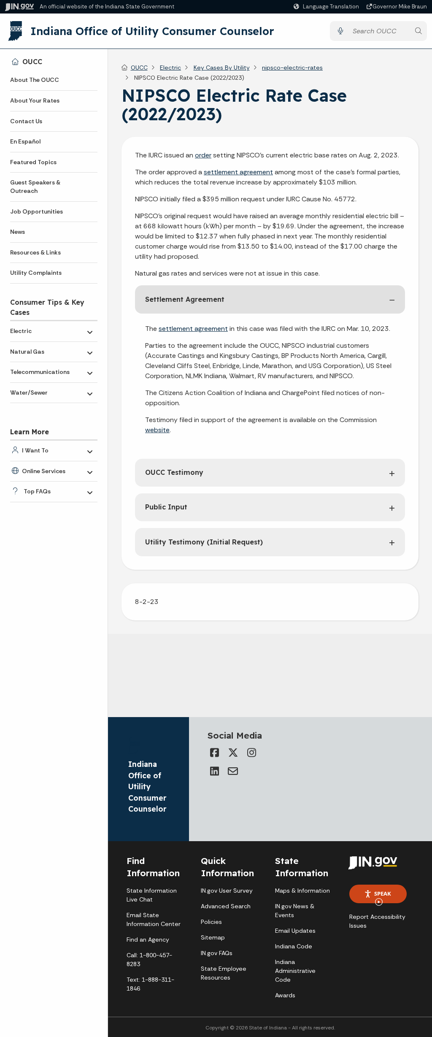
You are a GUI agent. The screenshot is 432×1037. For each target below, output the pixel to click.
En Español (25, 141)
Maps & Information (302, 890)
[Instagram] (251, 752)
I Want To (35, 450)
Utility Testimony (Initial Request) (204, 542)
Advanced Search (226, 906)
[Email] (233, 771)
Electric (21, 331)
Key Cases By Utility (222, 67)
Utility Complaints (36, 272)
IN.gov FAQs (216, 953)
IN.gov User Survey (227, 890)
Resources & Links (35, 252)
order (203, 155)
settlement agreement (238, 172)
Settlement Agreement (184, 299)
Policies (211, 922)
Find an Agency (148, 939)
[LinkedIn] (214, 771)
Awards (285, 995)
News (17, 232)
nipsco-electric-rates (292, 67)
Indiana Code (293, 946)
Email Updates (295, 930)
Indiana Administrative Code (295, 970)
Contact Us (26, 121)
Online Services (43, 471)
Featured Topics (33, 162)
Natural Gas (27, 351)
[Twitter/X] (233, 752)
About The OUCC (34, 80)
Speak (382, 893)
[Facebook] (214, 752)
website (157, 429)
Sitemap (213, 937)
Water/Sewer (29, 392)
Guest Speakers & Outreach (35, 187)
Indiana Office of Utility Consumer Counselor (152, 31)
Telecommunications (40, 372)
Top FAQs (37, 491)
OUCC (32, 61)
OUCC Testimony (174, 472)
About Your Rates (34, 100)
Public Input (166, 507)
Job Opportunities (36, 211)
